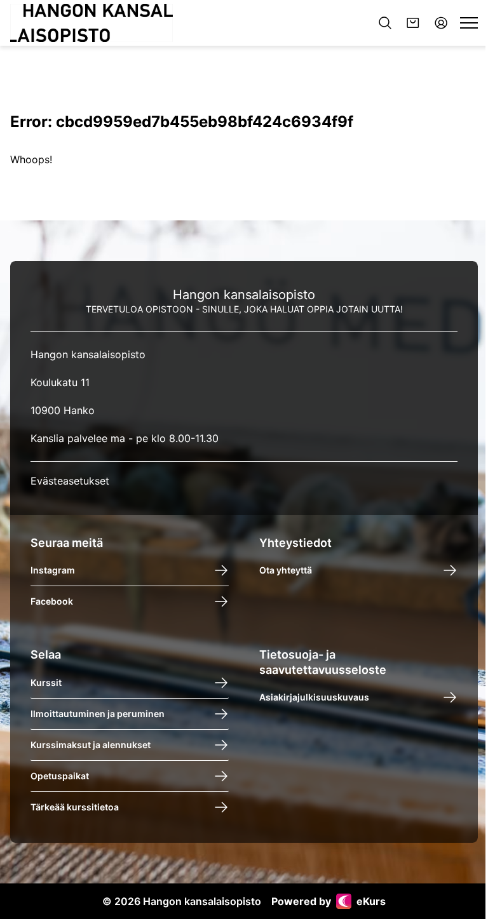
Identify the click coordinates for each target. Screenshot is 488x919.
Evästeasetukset (69, 480)
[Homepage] (91, 23)
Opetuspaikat (59, 775)
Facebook (51, 601)
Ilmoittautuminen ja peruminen (97, 713)
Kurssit (46, 682)
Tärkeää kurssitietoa (74, 807)
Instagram (52, 570)
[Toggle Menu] (469, 23)
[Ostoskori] (413, 23)
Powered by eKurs (328, 901)
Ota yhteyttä (285, 570)
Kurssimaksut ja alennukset (90, 744)
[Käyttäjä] (441, 23)
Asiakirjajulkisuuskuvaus (314, 697)
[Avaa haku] (385, 23)
